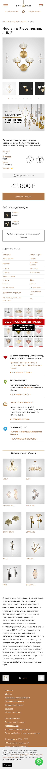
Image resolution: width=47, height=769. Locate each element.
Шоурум (8, 694)
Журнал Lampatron (12, 712)
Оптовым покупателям (14, 705)
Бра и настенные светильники (15, 22)
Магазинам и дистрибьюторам (17, 698)
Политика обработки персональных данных (22, 733)
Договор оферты (11, 726)
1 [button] (8, 98)
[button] (7, 58)
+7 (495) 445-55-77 (12, 11)
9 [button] (38, 98)
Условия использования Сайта (17, 729)
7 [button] (31, 98)
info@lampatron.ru (35, 11)
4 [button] (20, 98)
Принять (7, 765)
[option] (23, 58)
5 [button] (23, 98)
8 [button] (35, 98)
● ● (24, 439)
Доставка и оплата (12, 718)
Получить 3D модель (25, 176)
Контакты (9, 690)
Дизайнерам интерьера (14, 701)
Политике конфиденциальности (21, 755)
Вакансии (9, 709)
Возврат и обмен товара (14, 722)
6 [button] (27, 98)
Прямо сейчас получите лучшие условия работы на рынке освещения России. (26, 365)
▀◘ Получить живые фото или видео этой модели (23, 235)
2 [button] (12, 98)
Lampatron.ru (12, 739)
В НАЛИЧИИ (27, 387)
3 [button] (16, 98)
